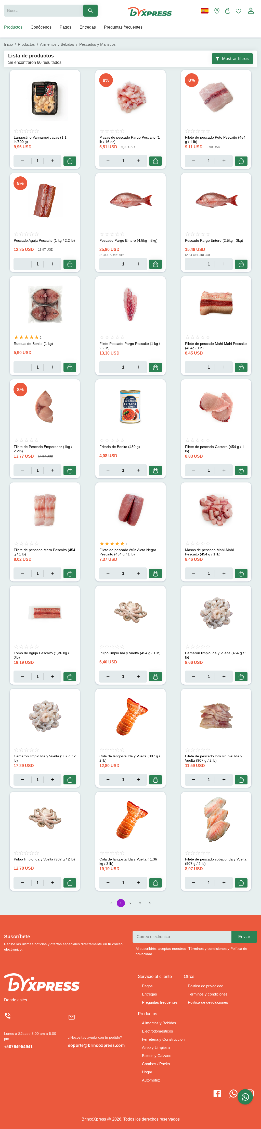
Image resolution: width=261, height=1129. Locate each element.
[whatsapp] (245, 1096)
